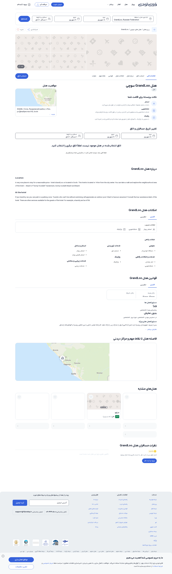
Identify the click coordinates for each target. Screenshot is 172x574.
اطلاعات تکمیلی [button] (122, 495)
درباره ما (95, 500)
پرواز (133, 4)
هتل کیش (85, 551)
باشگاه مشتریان (122, 518)
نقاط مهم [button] (102, 76)
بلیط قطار (154, 509)
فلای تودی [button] (94, 495)
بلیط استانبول (136, 551)
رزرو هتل (146, 29)
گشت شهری (153, 527)
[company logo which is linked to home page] (147, 4)
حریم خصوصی (48, 563)
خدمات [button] (154, 495)
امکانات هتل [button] (120, 76)
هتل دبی (101, 551)
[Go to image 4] (102, 407)
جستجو (24, 19)
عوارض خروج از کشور (121, 522)
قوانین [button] (110, 76)
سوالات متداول (123, 513)
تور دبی (22, 551)
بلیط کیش (76, 551)
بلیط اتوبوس (153, 513)
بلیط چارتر (154, 551)
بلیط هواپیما (153, 500)
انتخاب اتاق (21, 76)
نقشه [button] (53, 114)
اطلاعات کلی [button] (151, 76)
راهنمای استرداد (122, 500)
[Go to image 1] (106, 407)
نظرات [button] (94, 76)
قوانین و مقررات (122, 509)
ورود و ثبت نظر (149, 461)
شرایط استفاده (158, 566)
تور (156, 522)
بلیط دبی (127, 551)
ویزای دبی (30, 551)
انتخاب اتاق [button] (140, 76)
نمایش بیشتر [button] (152, 329)
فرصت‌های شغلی (93, 509)
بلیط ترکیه (67, 551)
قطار (118, 4)
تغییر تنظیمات (21, 567)
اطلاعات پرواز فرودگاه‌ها (149, 545)
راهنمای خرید (123, 504)
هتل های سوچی (135, 29)
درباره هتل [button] (130, 76)
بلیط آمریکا (50, 551)
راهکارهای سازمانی (122, 527)
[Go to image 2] (105, 407)
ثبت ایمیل (20, 503)
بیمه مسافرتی (153, 531)
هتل (126, 4)
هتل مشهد (93, 551)
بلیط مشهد (119, 551)
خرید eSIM (153, 536)
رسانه (96, 527)
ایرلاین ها (146, 551)
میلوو (117, 412)
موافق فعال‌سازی (21, 559)
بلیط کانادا (59, 551)
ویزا (156, 518)
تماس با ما (95, 504)
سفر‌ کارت (95, 518)
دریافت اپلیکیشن (93, 522)
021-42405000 (51, 512)
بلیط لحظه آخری (40, 551)
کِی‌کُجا (155, 541)
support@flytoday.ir (23, 512)
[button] (110, 4)
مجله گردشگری (94, 513)
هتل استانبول (110, 551)
